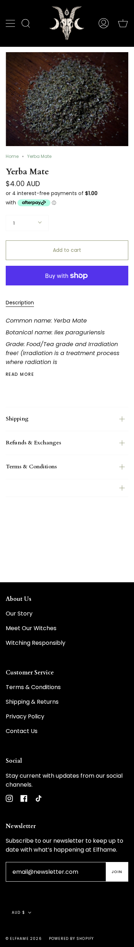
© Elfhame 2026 (24, 938)
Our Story (19, 613)
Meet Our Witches (31, 628)
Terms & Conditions (31, 466)
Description (20, 302)
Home (12, 156)
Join (116, 871)
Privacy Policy (25, 716)
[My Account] (103, 23)
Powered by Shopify (71, 938)
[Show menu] (11, 23)
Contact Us (22, 731)
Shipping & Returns (32, 702)
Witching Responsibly (35, 643)
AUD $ (18, 912)
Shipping (17, 419)
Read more (20, 374)
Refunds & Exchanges (33, 443)
